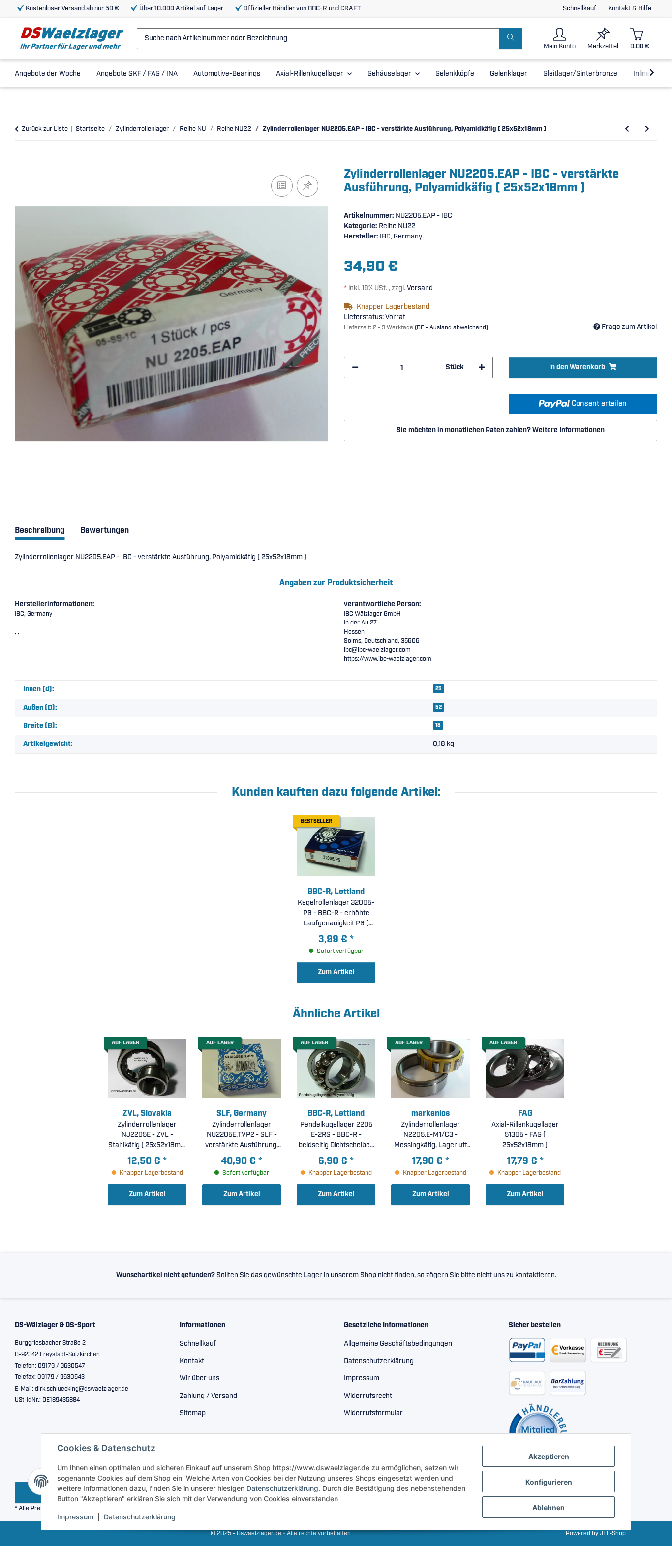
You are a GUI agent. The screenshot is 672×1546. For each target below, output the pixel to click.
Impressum (75, 1517)
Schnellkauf (579, 8)
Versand (420, 288)
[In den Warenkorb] (23, 161)
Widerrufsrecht (368, 1396)
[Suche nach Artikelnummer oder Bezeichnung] (510, 38)
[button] (559, 39)
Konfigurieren (548, 1482)
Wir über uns (199, 1378)
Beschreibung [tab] (39, 530)
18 (438, 725)
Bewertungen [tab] (104, 530)
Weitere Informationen (568, 430)
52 (438, 707)
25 (438, 688)
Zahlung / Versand (208, 1396)
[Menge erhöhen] (481, 367)
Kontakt (192, 1361)
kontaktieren (535, 1275)
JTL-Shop (613, 1533)
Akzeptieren (548, 1456)
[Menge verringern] (355, 367)
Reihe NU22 (397, 226)
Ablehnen (548, 1507)
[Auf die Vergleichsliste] (282, 186)
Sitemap (193, 1413)
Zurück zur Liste (45, 129)
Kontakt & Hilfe (629, 8)
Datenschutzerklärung (282, 1488)
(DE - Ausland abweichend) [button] (451, 327)
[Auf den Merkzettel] (307, 186)
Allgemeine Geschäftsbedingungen (398, 1343)
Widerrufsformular (373, 1413)
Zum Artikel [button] (336, 972)
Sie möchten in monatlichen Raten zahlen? (501, 430)
